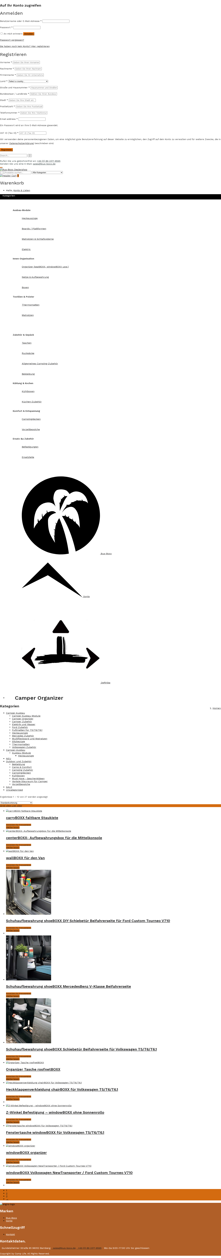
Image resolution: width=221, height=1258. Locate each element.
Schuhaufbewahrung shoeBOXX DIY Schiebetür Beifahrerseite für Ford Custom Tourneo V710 (88, 921)
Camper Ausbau (15, 713)
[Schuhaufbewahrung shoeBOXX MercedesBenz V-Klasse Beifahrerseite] (28, 979)
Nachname (7, 68)
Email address (9, 119)
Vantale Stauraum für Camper (30, 781)
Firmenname (8, 75)
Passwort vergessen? (12, 40)
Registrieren (6, 150)
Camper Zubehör (22, 721)
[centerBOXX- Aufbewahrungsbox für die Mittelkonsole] (38, 831)
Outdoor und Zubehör (19, 761)
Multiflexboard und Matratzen (29, 738)
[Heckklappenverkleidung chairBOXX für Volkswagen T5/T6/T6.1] (44, 1082)
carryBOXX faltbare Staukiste (32, 818)
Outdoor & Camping (20, 329)
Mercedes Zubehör (23, 735)
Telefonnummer (10, 112)
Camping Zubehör (22, 770)
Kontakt (10, 697)
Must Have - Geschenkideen (28, 778)
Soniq (9, 1220)
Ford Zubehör (20, 727)
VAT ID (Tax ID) (9, 133)
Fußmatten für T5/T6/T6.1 (27, 730)
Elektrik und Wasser (23, 724)
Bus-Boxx (11, 1217)
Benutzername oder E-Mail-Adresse (21, 21)
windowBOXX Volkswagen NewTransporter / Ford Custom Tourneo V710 (69, 1173)
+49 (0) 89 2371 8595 (48, 161)
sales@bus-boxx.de (44, 163)
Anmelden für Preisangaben (18, 825)
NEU (8, 758)
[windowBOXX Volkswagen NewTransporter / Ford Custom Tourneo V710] (48, 1165)
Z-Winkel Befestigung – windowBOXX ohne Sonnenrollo (55, 1112)
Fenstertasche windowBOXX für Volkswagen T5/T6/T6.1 (55, 1132)
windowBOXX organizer (26, 1152)
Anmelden (28, 34)
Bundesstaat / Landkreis (14, 94)
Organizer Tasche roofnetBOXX (33, 1069)
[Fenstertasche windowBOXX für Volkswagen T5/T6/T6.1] (39, 1125)
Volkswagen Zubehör (24, 747)
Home (216, 708)
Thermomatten (21, 744)
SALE (9, 787)
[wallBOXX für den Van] (20, 851)
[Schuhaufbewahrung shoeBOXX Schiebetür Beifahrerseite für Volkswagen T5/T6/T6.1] (28, 1042)
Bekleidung (18, 764)
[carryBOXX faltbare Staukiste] (24, 810)
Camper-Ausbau (18, 204)
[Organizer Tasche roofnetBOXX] (25, 1062)
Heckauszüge (20, 732)
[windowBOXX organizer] (20, 1145)
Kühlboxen (18, 775)
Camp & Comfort (22, 767)
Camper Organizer (22, 718)
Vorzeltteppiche (21, 784)
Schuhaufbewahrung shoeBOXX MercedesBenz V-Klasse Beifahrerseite (68, 986)
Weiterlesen (13, 827)
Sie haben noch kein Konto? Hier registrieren (25, 46)
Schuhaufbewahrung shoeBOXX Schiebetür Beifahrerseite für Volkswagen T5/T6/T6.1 (81, 1049)
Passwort (6, 27)
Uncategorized (14, 789)
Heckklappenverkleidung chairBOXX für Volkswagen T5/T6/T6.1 (62, 1089)
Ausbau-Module (21, 752)
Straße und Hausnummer (15, 87)
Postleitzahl (7, 106)
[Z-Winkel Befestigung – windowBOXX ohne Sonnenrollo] (39, 1105)
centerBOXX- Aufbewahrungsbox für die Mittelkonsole (54, 838)
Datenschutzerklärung (21, 143)
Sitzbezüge (18, 741)
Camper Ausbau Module (26, 715)
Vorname (6, 62)
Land (4, 81)
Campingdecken (21, 772)
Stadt (4, 100)
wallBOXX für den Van (25, 858)
